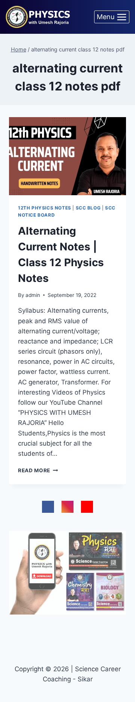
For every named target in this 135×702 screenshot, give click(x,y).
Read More (38, 470)
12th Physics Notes (44, 208)
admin (33, 295)
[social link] (48, 507)
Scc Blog (88, 208)
